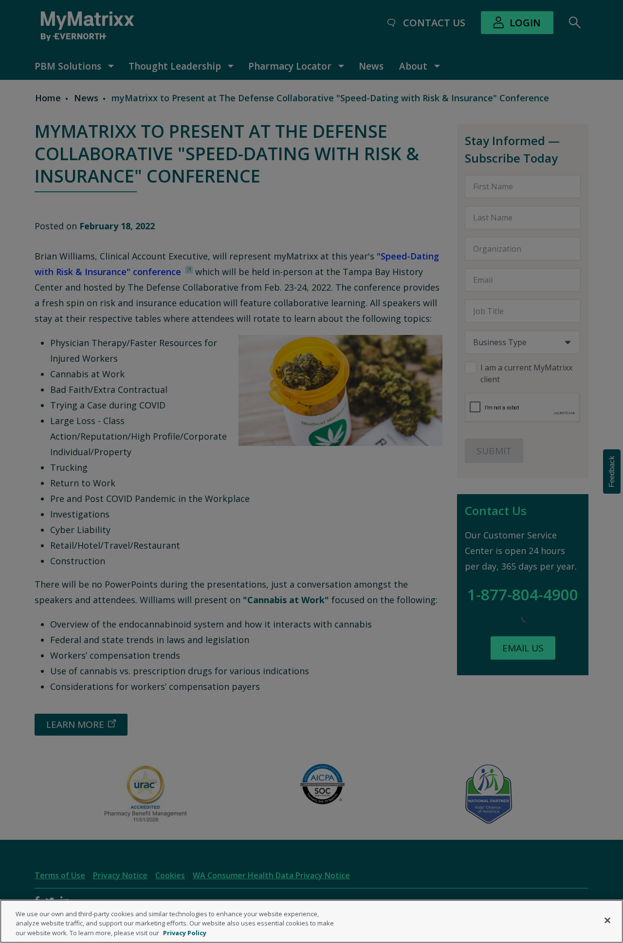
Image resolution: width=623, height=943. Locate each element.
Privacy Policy (184, 932)
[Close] (607, 920)
